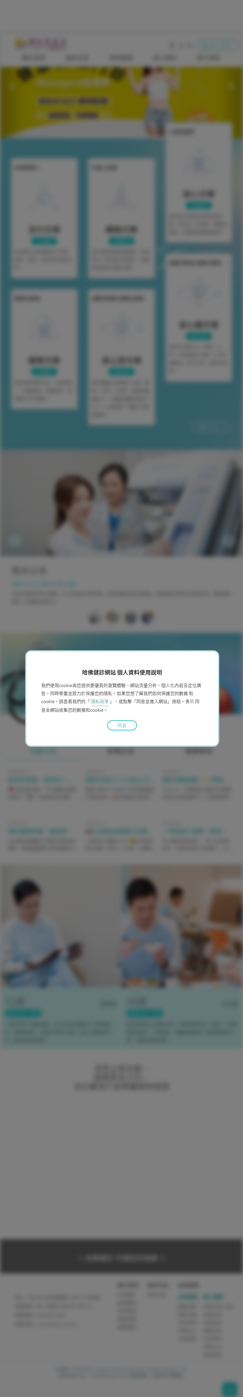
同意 (122, 725)
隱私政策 (100, 701)
